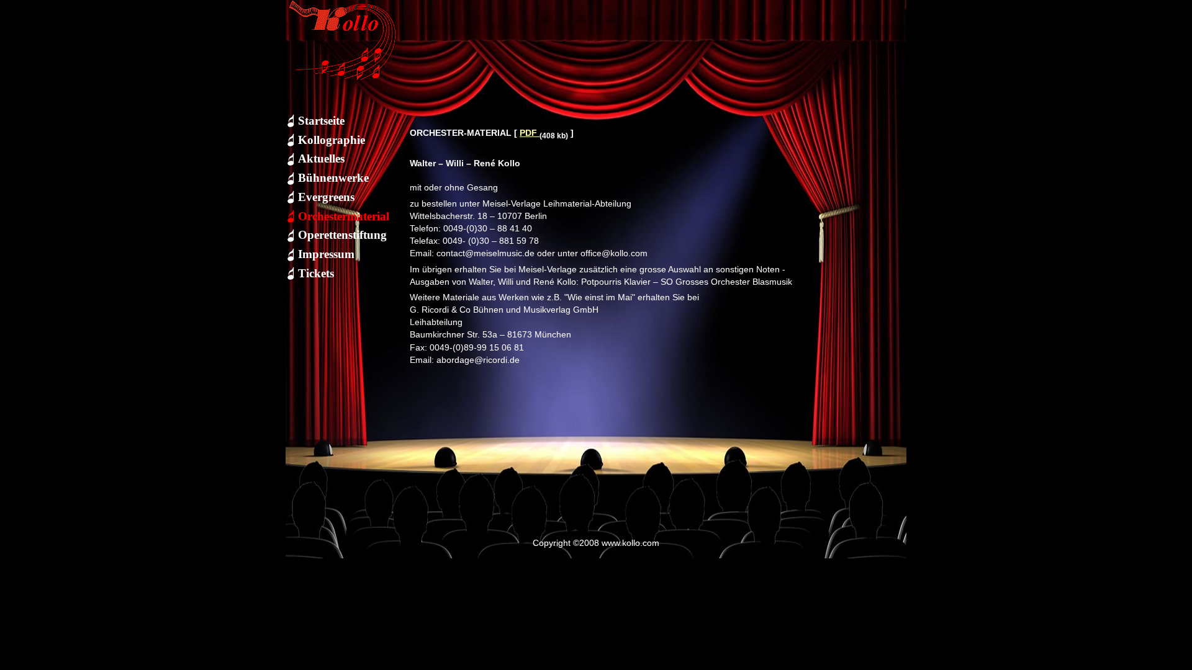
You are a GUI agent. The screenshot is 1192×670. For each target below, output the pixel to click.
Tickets (316, 273)
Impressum (326, 254)
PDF (530, 133)
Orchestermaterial (343, 216)
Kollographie (331, 139)
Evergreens (326, 196)
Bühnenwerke (333, 177)
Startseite (321, 120)
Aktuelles (321, 158)
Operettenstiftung (342, 234)
